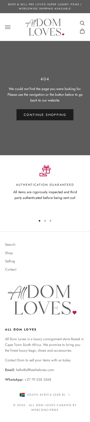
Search (10, 244)
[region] (45, 188)
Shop (9, 252)
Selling (10, 261)
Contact (10, 269)
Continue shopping (45, 114)
